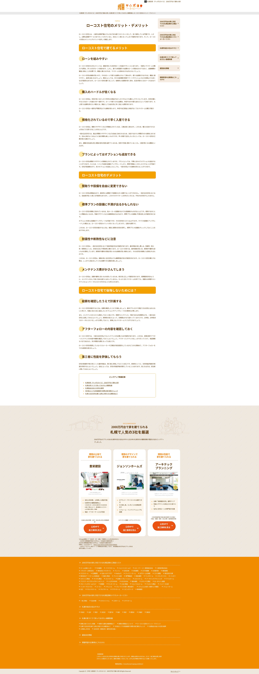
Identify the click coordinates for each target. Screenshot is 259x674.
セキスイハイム (104, 601)
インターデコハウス (86, 587)
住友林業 (93, 601)
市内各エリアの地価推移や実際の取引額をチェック (101, 391)
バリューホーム (168, 587)
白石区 (104, 612)
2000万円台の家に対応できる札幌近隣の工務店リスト (168, 23)
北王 (82, 589)
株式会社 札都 (169, 573)
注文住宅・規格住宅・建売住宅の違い (105, 629)
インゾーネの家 (164, 584)
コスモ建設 (157, 573)
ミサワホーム (128, 601)
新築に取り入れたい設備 (88, 624)
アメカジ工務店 (151, 584)
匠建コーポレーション (124, 579)
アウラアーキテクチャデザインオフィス (92, 581)
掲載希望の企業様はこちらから (168, 78)
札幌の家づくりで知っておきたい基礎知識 (98, 385)
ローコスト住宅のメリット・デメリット (149, 624)
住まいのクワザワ (107, 573)
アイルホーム (170, 579)
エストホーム (138, 579)
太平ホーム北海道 (145, 573)
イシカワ (173, 576)
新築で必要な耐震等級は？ (107, 624)
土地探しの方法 (85, 629)
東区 (96, 612)
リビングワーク (128, 589)
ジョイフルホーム (137, 584)
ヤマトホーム (116, 589)
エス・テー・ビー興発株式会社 (143, 568)
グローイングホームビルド (88, 584)
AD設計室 (156, 571)
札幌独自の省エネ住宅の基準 (94, 388)
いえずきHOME (112, 581)
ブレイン (117, 571)
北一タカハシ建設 (159, 581)
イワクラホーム (110, 568)
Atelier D (118, 573)
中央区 (82, 612)
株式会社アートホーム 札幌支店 (90, 576)
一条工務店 (84, 601)
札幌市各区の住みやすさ (168, 48)
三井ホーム (116, 601)
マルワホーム (104, 589)
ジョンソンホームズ (125, 568)
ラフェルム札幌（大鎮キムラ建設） (148, 587)
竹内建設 (99, 568)
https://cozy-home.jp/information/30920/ (105, 544)
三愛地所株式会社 (162, 568)
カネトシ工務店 (85, 579)
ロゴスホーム (84, 573)
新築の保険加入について (126, 624)
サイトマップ (175, 671)
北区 (89, 612)
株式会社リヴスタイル (104, 571)
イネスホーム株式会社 (87, 571)
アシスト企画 (118, 576)
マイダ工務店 (98, 579)
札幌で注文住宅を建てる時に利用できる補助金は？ (101, 394)
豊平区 (111, 612)
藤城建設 (139, 589)
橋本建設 (138, 576)
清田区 (148, 612)
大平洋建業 (145, 571)
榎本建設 (134, 581)
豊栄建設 (165, 571)
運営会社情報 (164, 68)
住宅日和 (126, 571)
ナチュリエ (109, 587)
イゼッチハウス (161, 576)
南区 (118, 612)
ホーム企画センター (86, 568)
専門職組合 (129, 576)
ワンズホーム (149, 576)
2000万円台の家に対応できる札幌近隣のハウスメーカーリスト (168, 37)
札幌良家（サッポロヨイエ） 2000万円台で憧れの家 (164, 1)
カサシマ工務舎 (145, 581)
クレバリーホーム (130, 573)
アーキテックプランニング (154, 579)
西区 (125, 612)
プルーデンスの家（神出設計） (125, 587)
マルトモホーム (91, 589)
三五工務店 (124, 584)
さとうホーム (109, 579)
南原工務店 (106, 576)
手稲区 (140, 612)
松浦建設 (95, 573)
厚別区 (132, 612)
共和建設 (135, 571)
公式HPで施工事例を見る (95, 528)
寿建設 (102, 584)
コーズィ (99, 587)
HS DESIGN (124, 581)
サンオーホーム (112, 584)
